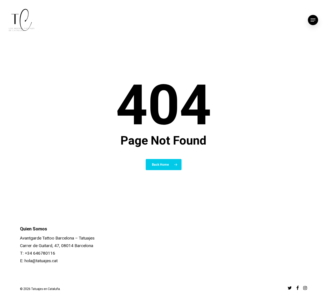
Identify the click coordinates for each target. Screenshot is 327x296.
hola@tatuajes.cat (41, 261)
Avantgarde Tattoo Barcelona (47, 238)
